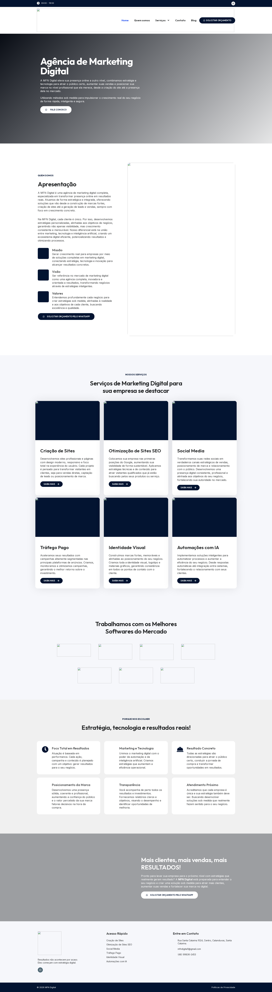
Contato (180, 20)
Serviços (160, 20)
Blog (193, 20)
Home (125, 20)
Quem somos (142, 20)
